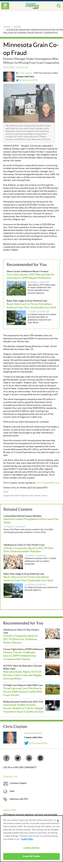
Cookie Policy (27, 839)
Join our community (25, 767)
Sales (12, 791)
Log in (7, 767)
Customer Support (18, 783)
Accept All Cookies (31, 856)
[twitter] (18, 758)
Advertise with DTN (19, 799)
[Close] (57, 820)
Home (6, 27)
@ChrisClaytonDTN (28, 80)
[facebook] (6, 758)
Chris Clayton (26, 73)
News (17, 27)
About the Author (33, 733)
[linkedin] (40, 758)
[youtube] (29, 758)
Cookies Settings (31, 848)
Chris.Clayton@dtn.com (47, 483)
